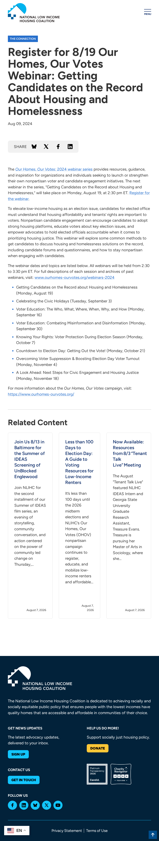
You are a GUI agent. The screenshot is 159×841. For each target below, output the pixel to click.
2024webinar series (54, 169)
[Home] (34, 12)
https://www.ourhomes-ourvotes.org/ (41, 394)
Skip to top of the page (153, 835)
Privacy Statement (67, 831)
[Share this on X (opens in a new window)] (46, 146)
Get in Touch (23, 780)
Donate (97, 748)
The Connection (23, 39)
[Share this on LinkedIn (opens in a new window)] (70, 146)
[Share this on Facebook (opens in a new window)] (58, 146)
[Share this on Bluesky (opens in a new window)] (34, 146)
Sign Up (18, 754)
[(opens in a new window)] (12, 805)
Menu (147, 14)
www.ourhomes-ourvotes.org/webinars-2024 (74, 277)
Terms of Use (97, 831)
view (30, 526)
